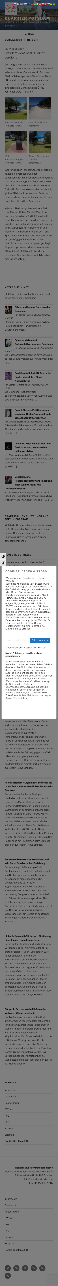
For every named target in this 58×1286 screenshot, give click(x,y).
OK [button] (33, 640)
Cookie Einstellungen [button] (16, 640)
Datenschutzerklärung (17, 620)
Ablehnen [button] (44, 640)
